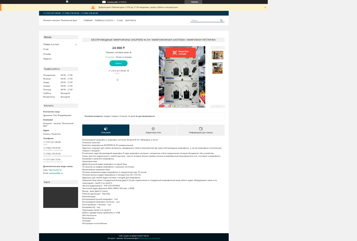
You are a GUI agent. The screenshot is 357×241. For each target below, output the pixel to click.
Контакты (130, 20)
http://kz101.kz (55, 170)
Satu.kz (146, 236)
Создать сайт (112, 2)
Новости (47, 59)
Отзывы (47, 54)
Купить (118, 63)
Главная (88, 20)
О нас (120, 20)
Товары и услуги (104, 20)
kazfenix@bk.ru (56, 173)
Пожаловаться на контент (150, 238)
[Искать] (221, 20)
